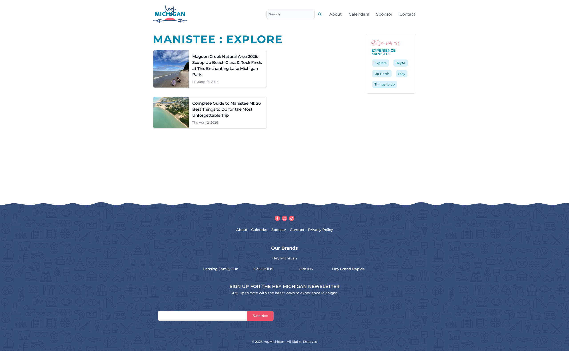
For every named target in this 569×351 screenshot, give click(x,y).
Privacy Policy (320, 230)
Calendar (259, 230)
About (335, 14)
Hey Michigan (284, 258)
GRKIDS (306, 269)
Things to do (385, 84)
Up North (382, 74)
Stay (401, 74)
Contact (407, 14)
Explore (381, 63)
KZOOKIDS (263, 269)
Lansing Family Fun (220, 269)
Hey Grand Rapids (348, 269)
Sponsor (384, 14)
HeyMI (401, 63)
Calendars (359, 14)
